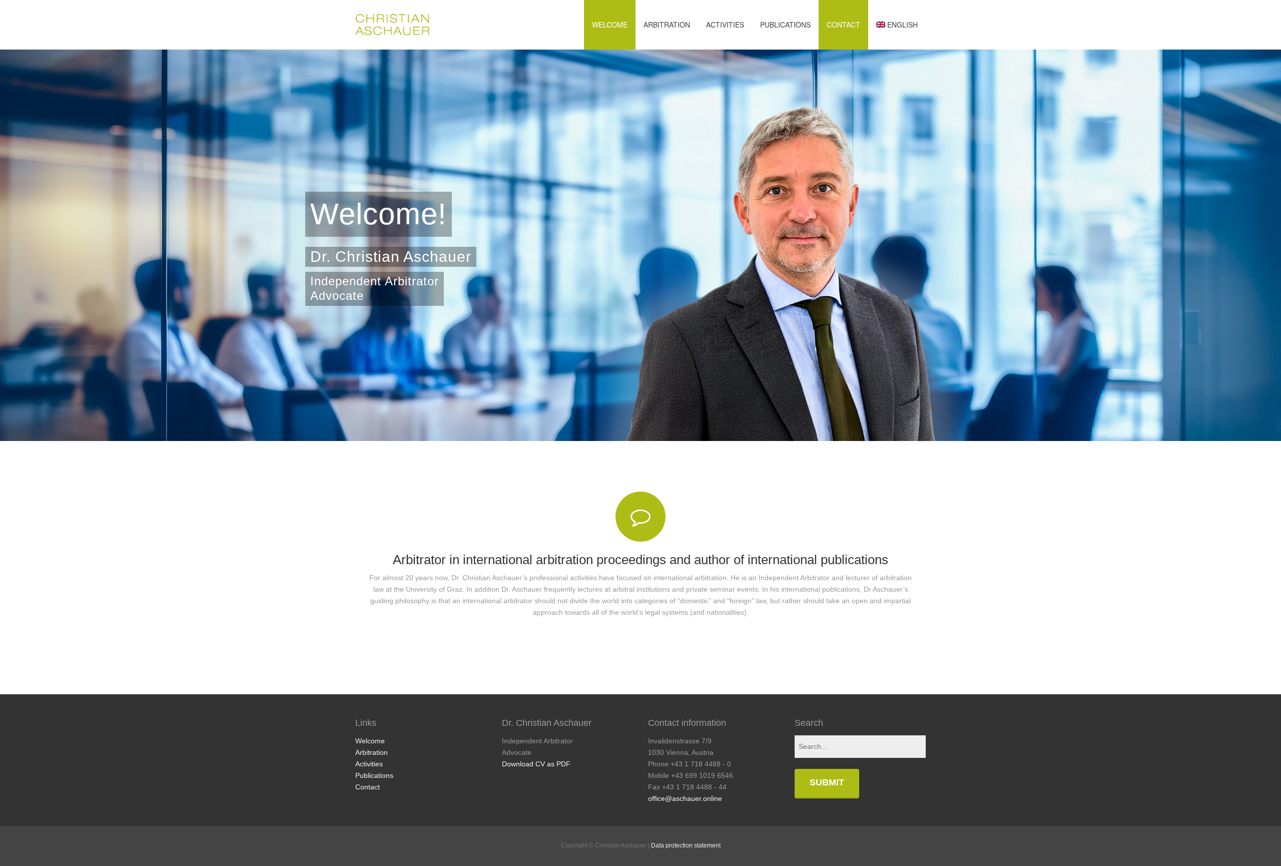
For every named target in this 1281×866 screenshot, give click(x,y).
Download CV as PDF (536, 764)
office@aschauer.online (685, 798)
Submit (827, 782)
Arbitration (667, 25)
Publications (785, 25)
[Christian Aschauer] (392, 25)
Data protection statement (686, 845)
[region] (640, 245)
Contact (843, 25)
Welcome (609, 25)
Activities (725, 25)
